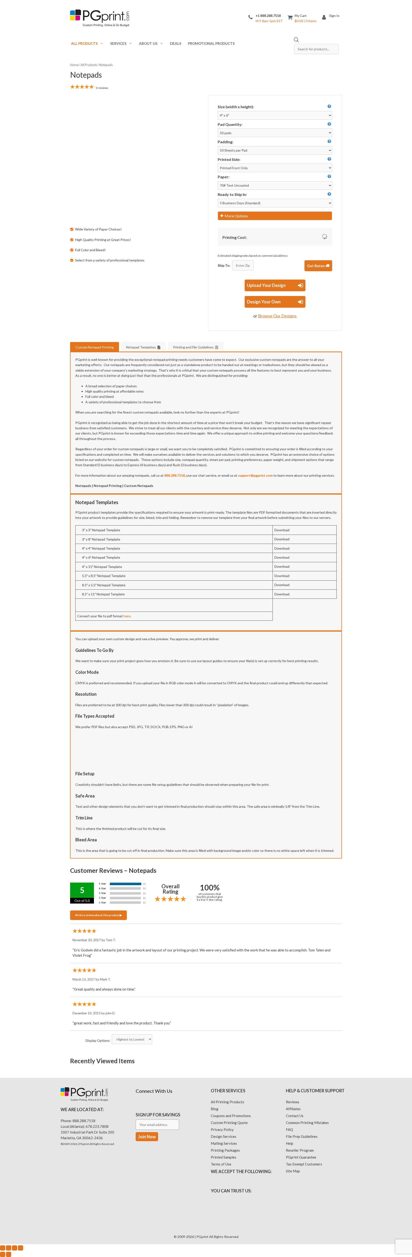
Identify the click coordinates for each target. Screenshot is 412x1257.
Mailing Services (224, 1143)
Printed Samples (223, 1157)
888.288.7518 (83, 1121)
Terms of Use (221, 1164)
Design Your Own (264, 301)
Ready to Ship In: (232, 194)
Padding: (225, 141)
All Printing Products (227, 1102)
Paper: (223, 176)
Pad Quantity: (230, 124)
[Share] (14, 1248)
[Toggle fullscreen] (8, 1248)
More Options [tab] (236, 216)
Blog (214, 1109)
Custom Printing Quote (229, 1122)
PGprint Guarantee (301, 1157)
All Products (84, 43)
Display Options (97, 1040)
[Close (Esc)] (20, 1248)
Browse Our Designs (277, 315)
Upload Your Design (266, 285)
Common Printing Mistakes (307, 1122)
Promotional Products (211, 43)
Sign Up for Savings (158, 1114)
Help (289, 1143)
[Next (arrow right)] (8, 1254)
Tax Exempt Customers (304, 1164)
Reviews (292, 1102)
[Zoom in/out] (2, 1248)
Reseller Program (300, 1150)
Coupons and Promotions (231, 1116)
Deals (175, 43)
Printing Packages (225, 1150)
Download (281, 530)
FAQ (289, 1129)
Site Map (293, 1171)
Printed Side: (229, 159)
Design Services (223, 1136)
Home (74, 65)
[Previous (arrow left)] (2, 1254)
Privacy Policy (222, 1129)
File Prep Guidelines (302, 1136)
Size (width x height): (236, 106)
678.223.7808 (97, 1126)
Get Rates (316, 265)
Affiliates (293, 1109)
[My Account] (325, 18)
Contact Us (295, 1116)
